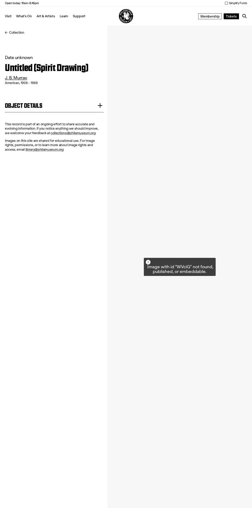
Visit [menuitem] (8, 16)
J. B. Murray (16, 77)
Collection (16, 32)
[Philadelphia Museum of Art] (126, 16)
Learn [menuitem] (64, 16)
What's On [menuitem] (24, 16)
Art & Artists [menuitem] (46, 16)
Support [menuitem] (79, 16)
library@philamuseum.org (45, 149)
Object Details (23, 105)
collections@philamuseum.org (73, 133)
